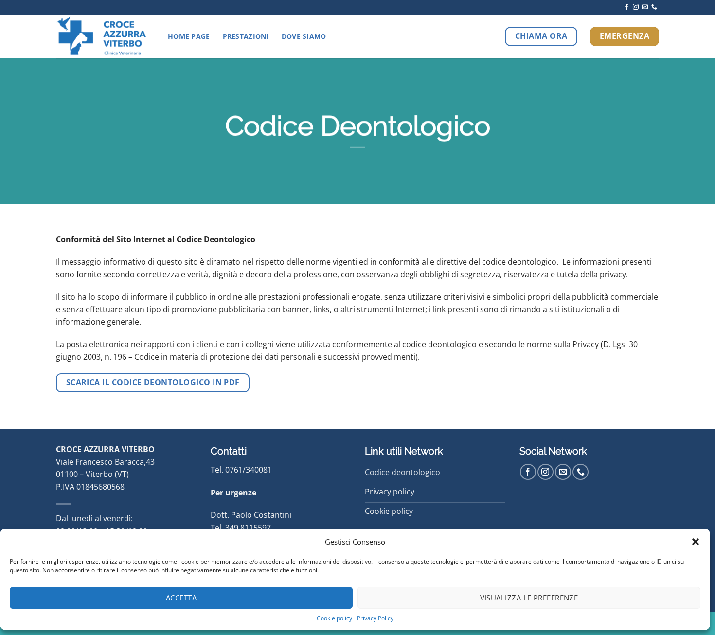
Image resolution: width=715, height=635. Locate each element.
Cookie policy (334, 618)
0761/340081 (248, 469)
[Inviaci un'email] (645, 7)
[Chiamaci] (654, 7)
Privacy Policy (375, 618)
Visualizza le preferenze (529, 597)
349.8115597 (248, 527)
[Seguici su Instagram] (636, 7)
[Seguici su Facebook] (626, 7)
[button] (695, 542)
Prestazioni (246, 36)
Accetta (181, 597)
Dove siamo (304, 36)
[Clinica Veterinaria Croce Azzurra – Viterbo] (104, 36)
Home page (189, 36)
